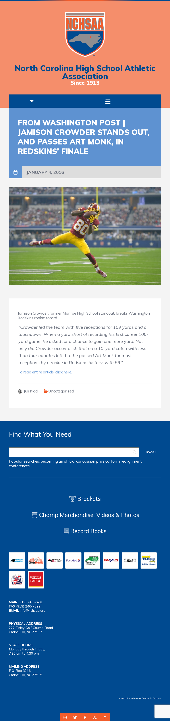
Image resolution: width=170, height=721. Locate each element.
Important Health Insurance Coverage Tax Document (140, 698)
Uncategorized (61, 391)
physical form (108, 461)
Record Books (87, 531)
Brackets (88, 498)
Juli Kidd (31, 391)
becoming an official (58, 461)
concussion (85, 461)
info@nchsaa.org (32, 610)
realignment (131, 461)
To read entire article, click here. (45, 372)
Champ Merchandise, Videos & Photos (89, 515)
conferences (19, 465)
